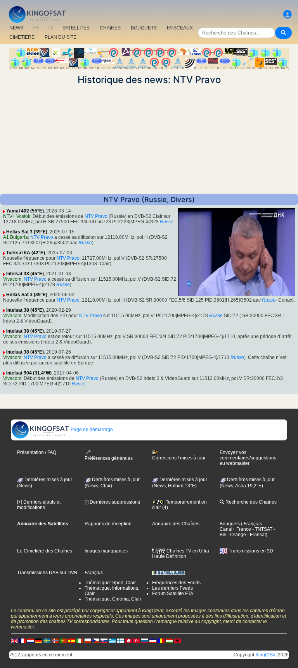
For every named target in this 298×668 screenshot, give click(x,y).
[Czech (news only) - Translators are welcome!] (95, 640)
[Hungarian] (169, 640)
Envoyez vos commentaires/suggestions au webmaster (248, 458)
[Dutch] (30, 640)
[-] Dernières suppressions (112, 502)
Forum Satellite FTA (172, 593)
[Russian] (144, 640)
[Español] (71, 640)
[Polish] (87, 640)
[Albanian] (177, 640)
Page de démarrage (91, 429)
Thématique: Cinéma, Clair (113, 599)
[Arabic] (128, 640)
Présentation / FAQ (36, 452)
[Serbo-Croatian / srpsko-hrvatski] (152, 640)
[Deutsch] (38, 640)
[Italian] (79, 640)
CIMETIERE (22, 37)
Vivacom (12, 279)
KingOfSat (266, 655)
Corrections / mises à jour (179, 458)
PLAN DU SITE (60, 37)
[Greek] (112, 640)
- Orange (236, 534)
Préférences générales (109, 458)
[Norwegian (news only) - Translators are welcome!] (55, 640)
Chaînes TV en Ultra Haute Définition (180, 553)
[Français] (22, 640)
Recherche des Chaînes (250, 502)
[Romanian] (161, 640)
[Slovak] (103, 640)
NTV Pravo (96, 216)
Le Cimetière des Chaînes (44, 551)
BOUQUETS (144, 28)
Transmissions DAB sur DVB (47, 572)
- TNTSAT (261, 529)
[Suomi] (120, 640)
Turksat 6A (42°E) (25, 252)
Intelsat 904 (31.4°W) (29, 373)
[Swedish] (46, 640)
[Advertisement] (149, 139)
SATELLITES (76, 28)
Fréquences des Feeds (176, 582)
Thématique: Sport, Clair (110, 582)
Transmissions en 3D (250, 551)
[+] (35, 28)
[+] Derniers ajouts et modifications (39, 504)
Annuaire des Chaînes (175, 523)
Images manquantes (106, 551)
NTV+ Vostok (16, 216)
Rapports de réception (108, 523)
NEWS (16, 28)
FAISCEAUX (180, 28)
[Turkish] (136, 640)
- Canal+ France (242, 526)
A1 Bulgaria (15, 237)
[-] (50, 28)
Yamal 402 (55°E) (25, 211)
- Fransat (256, 534)
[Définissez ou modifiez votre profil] (287, 14)
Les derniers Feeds (172, 588)
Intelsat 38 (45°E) (25, 273)
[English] (14, 640)
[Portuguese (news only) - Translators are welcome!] (63, 640)
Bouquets (230, 523)
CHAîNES (110, 28)
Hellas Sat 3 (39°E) (26, 232)
